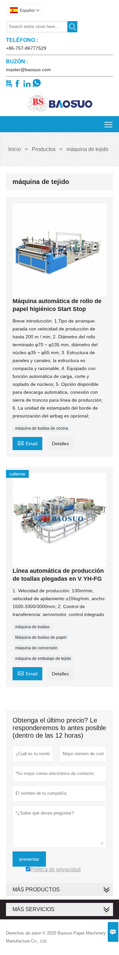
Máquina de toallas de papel (40, 637)
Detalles (60, 443)
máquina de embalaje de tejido (43, 658)
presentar (29, 859)
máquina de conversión (36, 648)
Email (27, 442)
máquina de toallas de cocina (41, 428)
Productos (44, 149)
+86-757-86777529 (26, 48)
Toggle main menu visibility (108, 124)
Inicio (14, 149)
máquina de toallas (32, 627)
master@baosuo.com (28, 69)
